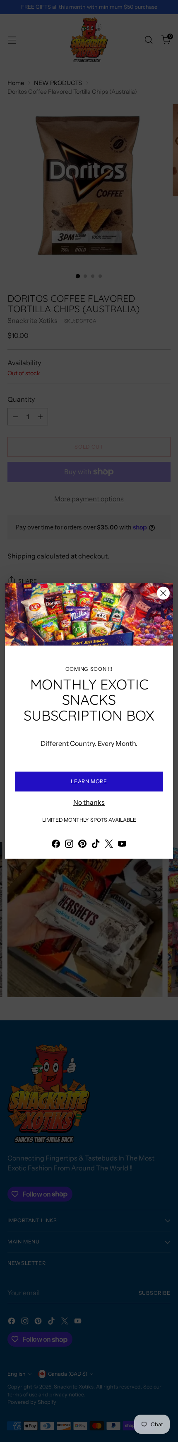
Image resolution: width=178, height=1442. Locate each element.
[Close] (163, 593)
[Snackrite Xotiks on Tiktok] (96, 845)
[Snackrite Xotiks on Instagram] (69, 845)
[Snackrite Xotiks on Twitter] (109, 845)
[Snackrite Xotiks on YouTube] (122, 845)
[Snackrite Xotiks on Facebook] (56, 845)
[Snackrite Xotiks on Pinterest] (82, 845)
